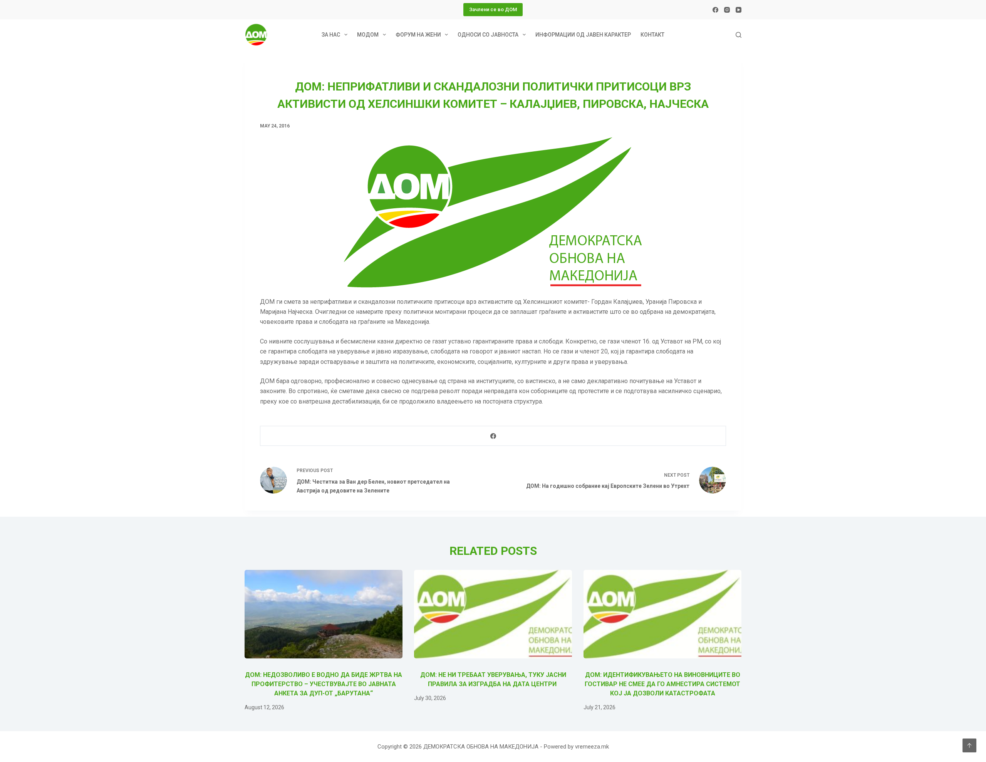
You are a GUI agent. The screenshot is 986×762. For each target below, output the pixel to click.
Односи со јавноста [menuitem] (488, 35)
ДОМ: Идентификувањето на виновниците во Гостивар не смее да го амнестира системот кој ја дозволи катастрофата (662, 684)
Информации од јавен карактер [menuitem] (583, 35)
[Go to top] (969, 745)
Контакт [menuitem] (652, 35)
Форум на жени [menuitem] (418, 35)
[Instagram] (727, 10)
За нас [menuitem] (331, 35)
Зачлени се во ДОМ (493, 9)
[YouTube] (738, 10)
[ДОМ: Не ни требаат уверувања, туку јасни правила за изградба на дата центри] (493, 614)
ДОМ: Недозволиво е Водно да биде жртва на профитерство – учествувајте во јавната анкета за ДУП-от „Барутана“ (323, 684)
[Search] (738, 35)
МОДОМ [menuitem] (368, 35)
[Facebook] (715, 10)
